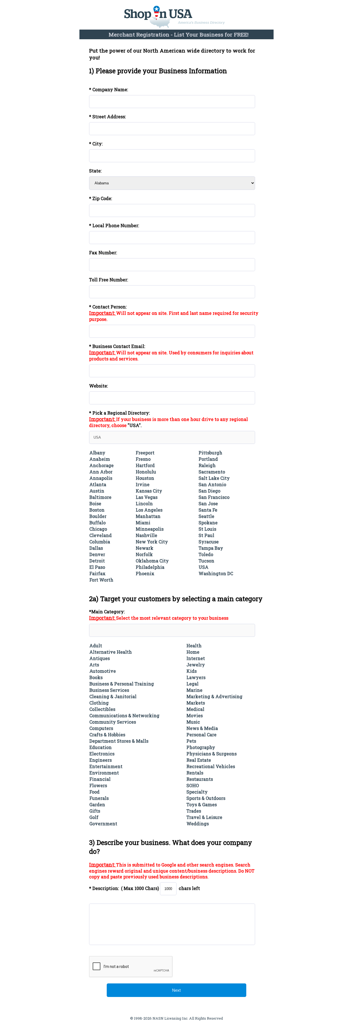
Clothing (99, 703)
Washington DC (216, 573)
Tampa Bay (211, 548)
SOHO (192, 785)
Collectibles (102, 709)
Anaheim (99, 459)
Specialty (197, 792)
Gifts (94, 811)
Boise (95, 503)
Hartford (145, 465)
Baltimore (100, 497)
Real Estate (198, 760)
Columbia (99, 542)
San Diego (209, 491)
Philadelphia (150, 567)
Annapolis (100, 478)
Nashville (146, 535)
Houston (145, 478)
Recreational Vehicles (210, 766)
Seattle (206, 516)
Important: (102, 313)
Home (192, 652)
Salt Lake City (214, 478)
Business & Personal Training (121, 684)
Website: (98, 386)
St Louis (207, 529)
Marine (194, 690)
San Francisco (214, 497)
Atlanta (97, 484)
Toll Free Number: (108, 279)
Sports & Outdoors (205, 798)
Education (100, 747)
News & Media (202, 728)
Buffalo (97, 522)
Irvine (142, 484)
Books (96, 677)
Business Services (109, 690)
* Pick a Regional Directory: (119, 413)
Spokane (208, 522)
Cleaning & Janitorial (113, 696)
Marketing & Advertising (214, 696)
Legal (192, 684)
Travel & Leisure (204, 817)
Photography (200, 747)
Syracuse (209, 542)
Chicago (98, 529)
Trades (193, 811)
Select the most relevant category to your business (172, 618)
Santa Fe (208, 510)
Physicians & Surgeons (211, 753)
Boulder (97, 516)
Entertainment (105, 766)
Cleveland (100, 535)
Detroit (97, 561)
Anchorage (101, 465)
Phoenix (145, 573)
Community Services (112, 722)
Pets (191, 741)
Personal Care (201, 734)
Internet (195, 658)
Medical (195, 709)
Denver (97, 554)
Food (94, 792)
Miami (143, 522)
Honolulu (146, 472)
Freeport (145, 453)
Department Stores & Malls (118, 741)
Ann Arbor (101, 472)
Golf (93, 817)
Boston (97, 510)
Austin (96, 491)
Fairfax (97, 573)
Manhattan (148, 516)
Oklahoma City (152, 561)
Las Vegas (146, 497)
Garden (97, 804)
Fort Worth (101, 580)
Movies (194, 715)
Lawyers (195, 677)
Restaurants (199, 779)
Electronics (101, 753)
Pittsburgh (210, 453)
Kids (191, 671)
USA (203, 567)
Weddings (197, 823)
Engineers (100, 760)
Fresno (143, 459)
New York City (152, 542)
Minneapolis (150, 529)
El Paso (97, 567)
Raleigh (207, 465)
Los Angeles (149, 510)
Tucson (206, 561)
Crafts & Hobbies (107, 734)
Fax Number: (103, 252)
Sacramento (212, 472)
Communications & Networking (124, 715)
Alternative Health (110, 652)
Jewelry (195, 664)
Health (194, 645)
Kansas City (149, 491)
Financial (100, 779)
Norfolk (144, 554)
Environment (104, 773)
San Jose (208, 503)
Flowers (98, 785)
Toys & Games (201, 804)
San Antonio (212, 484)
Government (103, 823)
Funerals (99, 798)
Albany (97, 453)
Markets (195, 703)
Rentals (194, 773)
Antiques (99, 658)
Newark (144, 548)
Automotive (102, 671)
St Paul (206, 535)
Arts (94, 664)
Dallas (96, 548)
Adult (95, 645)
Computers (101, 728)
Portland (208, 459)
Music (193, 722)
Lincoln (144, 503)
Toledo (206, 554)
